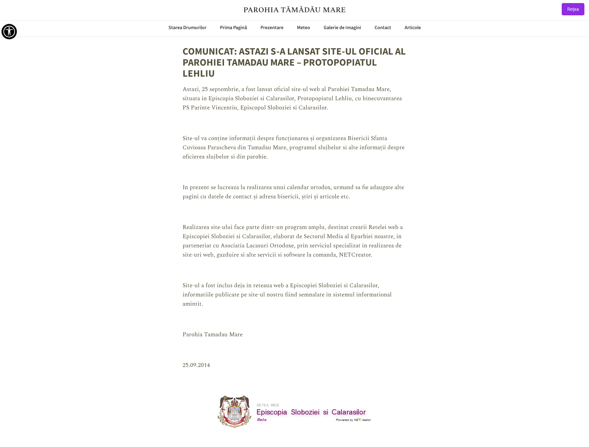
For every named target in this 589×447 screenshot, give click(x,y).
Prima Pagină (233, 27)
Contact (383, 27)
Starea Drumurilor (187, 27)
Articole (413, 27)
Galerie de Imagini (342, 27)
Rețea (573, 9)
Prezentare (271, 27)
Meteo (303, 27)
